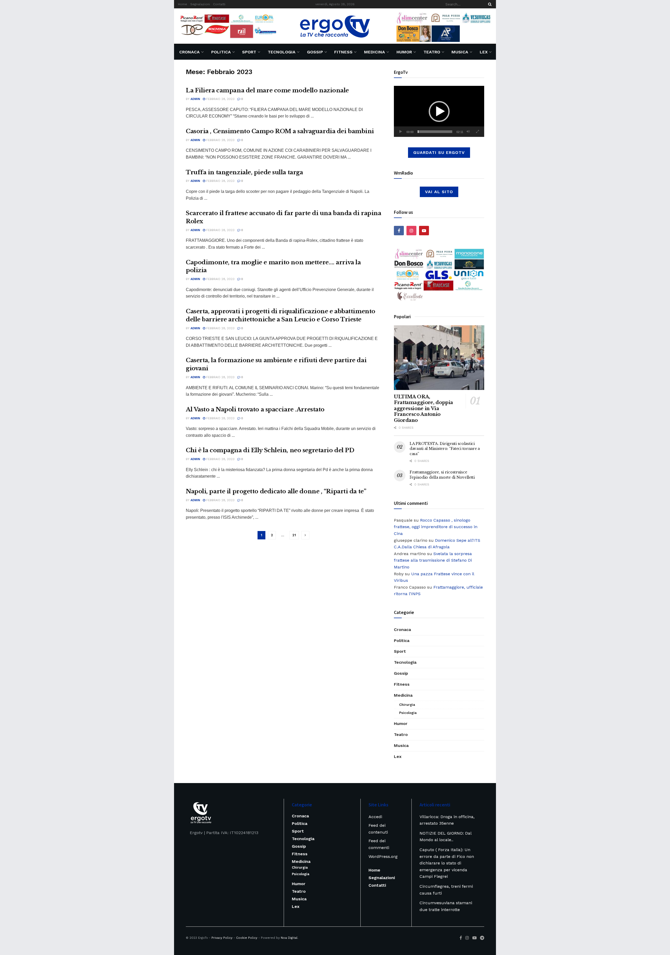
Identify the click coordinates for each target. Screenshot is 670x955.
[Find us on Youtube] (424, 230)
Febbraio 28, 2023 (219, 99)
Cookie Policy (246, 938)
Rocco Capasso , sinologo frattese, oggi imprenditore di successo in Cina (435, 527)
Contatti (219, 4)
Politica (221, 51)
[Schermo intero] (477, 131)
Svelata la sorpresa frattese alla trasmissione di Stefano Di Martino (433, 560)
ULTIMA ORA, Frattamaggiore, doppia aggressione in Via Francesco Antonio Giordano (423, 408)
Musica (459, 51)
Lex (484, 51)
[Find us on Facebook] (399, 230)
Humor (404, 51)
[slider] (435, 131)
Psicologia (408, 713)
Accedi (375, 816)
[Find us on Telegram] (482, 938)
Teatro (431, 51)
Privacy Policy (221, 938)
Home (182, 4)
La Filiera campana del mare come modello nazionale (267, 90)
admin (195, 99)
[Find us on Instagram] (411, 230)
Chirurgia (407, 705)
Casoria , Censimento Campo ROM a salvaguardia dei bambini (280, 131)
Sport (249, 51)
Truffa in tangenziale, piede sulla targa (244, 172)
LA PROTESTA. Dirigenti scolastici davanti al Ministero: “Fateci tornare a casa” (445, 448)
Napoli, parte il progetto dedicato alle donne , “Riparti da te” (276, 491)
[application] (439, 111)
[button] (439, 111)
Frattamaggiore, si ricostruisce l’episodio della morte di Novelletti (442, 475)
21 (294, 535)
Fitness (343, 51)
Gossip (315, 51)
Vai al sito (439, 191)
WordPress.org (383, 856)
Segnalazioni (200, 4)
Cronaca (189, 51)
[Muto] (468, 131)
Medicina (374, 51)
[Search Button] (488, 4)
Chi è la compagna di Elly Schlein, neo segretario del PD (270, 450)
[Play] (400, 131)
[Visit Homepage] (335, 26)
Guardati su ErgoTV (439, 152)
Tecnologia (281, 51)
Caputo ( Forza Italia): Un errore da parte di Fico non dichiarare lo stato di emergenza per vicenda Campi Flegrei (447, 863)
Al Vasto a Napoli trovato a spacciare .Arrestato (255, 409)
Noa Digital (289, 938)
